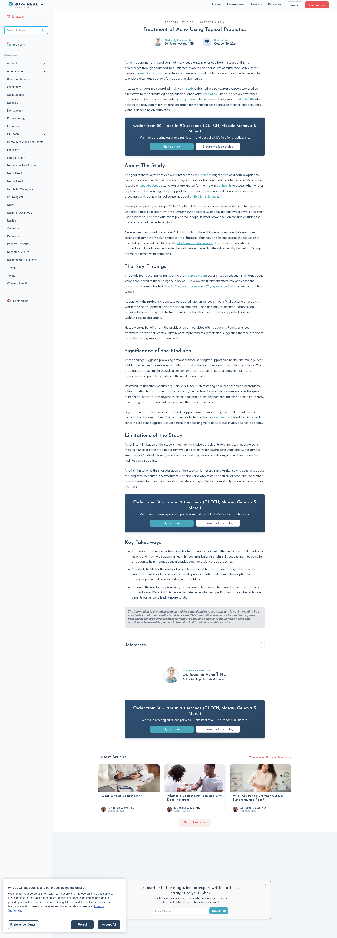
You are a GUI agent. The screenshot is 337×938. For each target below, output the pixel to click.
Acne (128, 62)
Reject (82, 924)
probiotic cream (196, 275)
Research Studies (179, 22)
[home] (25, 5)
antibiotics (147, 73)
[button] (216, 5)
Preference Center (23, 924)
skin (181, 73)
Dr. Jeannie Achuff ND (179, 43)
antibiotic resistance (204, 196)
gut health (191, 99)
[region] (64, 905)
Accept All (109, 924)
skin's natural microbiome (195, 243)
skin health (246, 99)
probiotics (209, 94)
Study (189, 88)
